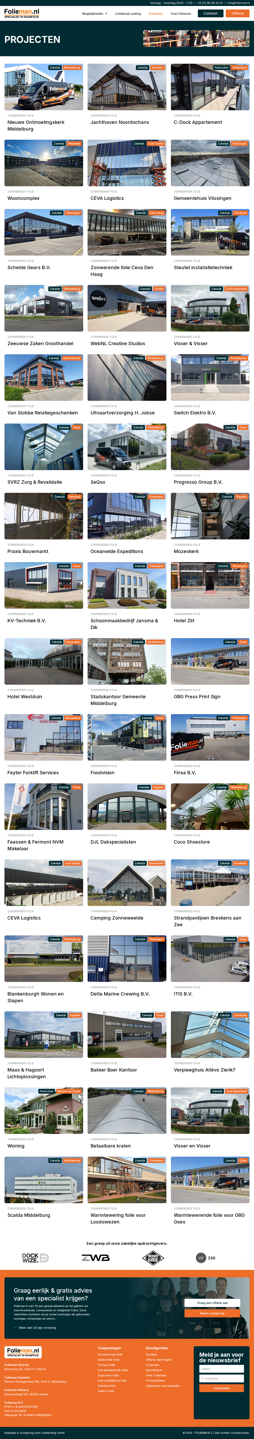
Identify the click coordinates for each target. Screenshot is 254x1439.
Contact (151, 1354)
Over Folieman (181, 13)
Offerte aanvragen (159, 1360)
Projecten (156, 13)
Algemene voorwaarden (163, 1386)
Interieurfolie (107, 1386)
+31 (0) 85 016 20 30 (210, 3)
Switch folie (106, 1391)
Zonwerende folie (110, 1354)
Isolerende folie (108, 1360)
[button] (94, 13)
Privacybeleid (155, 1380)
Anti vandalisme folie (112, 1380)
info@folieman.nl (238, 3)
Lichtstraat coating (128, 13)
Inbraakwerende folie (113, 1370)
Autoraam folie (108, 1375)
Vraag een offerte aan (212, 1303)
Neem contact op (212, 1313)
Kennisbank (154, 1370)
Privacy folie (106, 1365)
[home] (21, 13)
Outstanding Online (53, 1432)
